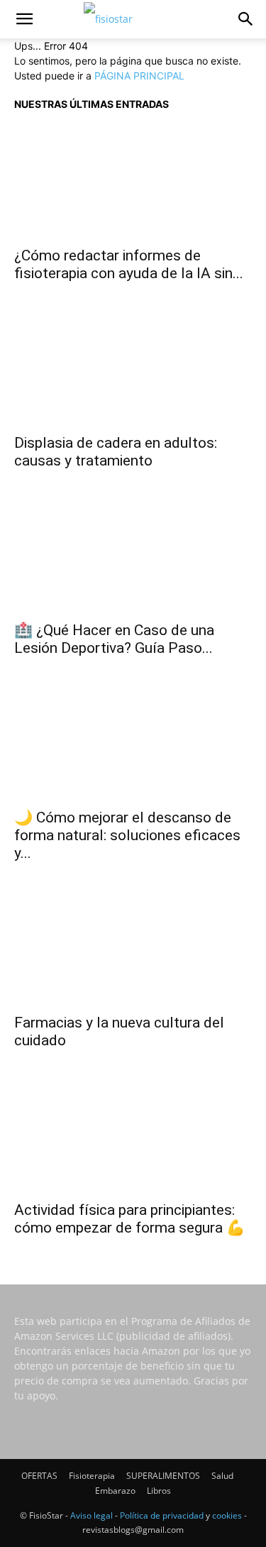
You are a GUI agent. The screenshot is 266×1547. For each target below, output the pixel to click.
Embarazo (115, 1491)
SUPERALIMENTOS (163, 1476)
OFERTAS (39, 1476)
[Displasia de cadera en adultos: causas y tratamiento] (133, 368)
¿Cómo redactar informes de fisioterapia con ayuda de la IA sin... (128, 264)
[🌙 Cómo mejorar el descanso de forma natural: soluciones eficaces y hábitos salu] (133, 743)
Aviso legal (91, 1515)
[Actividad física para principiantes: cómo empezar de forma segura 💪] (133, 1135)
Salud (222, 1476)
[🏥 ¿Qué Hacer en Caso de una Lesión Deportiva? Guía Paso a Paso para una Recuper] (133, 555)
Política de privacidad (162, 1515)
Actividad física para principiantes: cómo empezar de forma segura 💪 (129, 1218)
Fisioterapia (92, 1476)
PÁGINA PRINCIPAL (139, 76)
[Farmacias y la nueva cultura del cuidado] (133, 948)
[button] (24, 19)
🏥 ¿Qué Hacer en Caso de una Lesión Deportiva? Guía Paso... (114, 639)
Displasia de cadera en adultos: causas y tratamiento (115, 451)
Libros (159, 1491)
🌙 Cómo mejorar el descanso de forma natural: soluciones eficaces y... (127, 835)
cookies (227, 1515)
